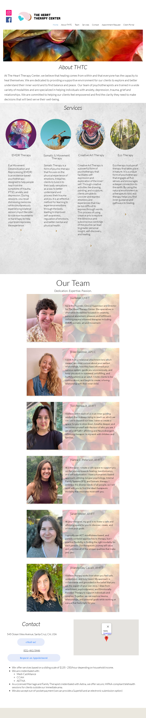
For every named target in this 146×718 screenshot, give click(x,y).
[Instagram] (9, 13)
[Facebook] (9, 19)
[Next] (21, 230)
